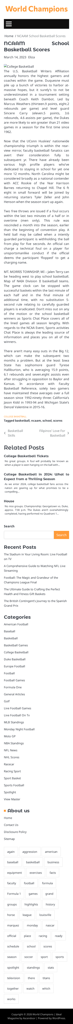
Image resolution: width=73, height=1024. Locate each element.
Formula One (13, 687)
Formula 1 (14, 894)
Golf (7, 701)
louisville (45, 915)
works (11, 999)
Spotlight (10, 792)
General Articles (14, 694)
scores (57, 420)
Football (9, 673)
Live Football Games (17, 708)
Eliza (31, 57)
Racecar (9, 764)
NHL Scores (11, 757)
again (11, 852)
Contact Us (11, 825)
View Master (12, 799)
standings (33, 967)
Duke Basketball (15, 659)
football (29, 883)
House (9, 501)
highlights (31, 904)
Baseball (9, 631)
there (31, 978)
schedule (13, 946)
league (27, 915)
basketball (22, 420)
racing (43, 936)
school (47, 420)
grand (49, 894)
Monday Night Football (19, 729)
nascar (50, 925)
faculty (11, 883)
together (13, 988)
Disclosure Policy (15, 832)
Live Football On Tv (17, 715)
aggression (29, 852)
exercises (36, 873)
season (12, 957)
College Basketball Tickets (26, 456)
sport (44, 957)
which (46, 988)
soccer (28, 957)
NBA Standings (14, 743)
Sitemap (9, 839)
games (33, 894)
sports (59, 957)
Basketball (11, 638)
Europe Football (14, 666)
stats (51, 967)
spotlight (13, 967)
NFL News (10, 750)
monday (32, 925)
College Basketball (15, 416)
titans (46, 978)
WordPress (58, 1018)
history (50, 904)
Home (8, 818)
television (13, 978)
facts (53, 873)
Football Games (14, 680)
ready (58, 936)
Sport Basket (12, 778)
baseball (12, 862)
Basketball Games (16, 645)
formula (47, 883)
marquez (13, 925)
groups (12, 904)
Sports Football (14, 785)
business (53, 862)
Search (9, 526)
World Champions (36, 8)
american (51, 852)
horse (11, 915)
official (11, 936)
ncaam (36, 420)
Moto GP (10, 736)
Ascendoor (29, 1018)
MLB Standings (14, 722)
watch (30, 988)
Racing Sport (12, 771)
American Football (16, 624)
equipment (14, 873)
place (27, 936)
